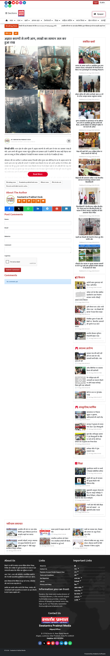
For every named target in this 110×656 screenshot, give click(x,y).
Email (6, 228)
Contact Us (43, 569)
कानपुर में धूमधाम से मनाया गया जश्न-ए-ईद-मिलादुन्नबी (95, 425)
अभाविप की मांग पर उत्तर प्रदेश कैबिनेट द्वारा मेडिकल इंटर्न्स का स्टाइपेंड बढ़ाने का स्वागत (68, 26)
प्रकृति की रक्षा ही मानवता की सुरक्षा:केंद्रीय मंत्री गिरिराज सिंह (94, 481)
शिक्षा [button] (56, 20)
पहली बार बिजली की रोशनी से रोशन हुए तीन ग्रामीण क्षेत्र (89, 238)
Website (7, 236)
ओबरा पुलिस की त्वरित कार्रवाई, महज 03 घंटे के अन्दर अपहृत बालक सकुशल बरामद (89, 95)
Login (96, 2)
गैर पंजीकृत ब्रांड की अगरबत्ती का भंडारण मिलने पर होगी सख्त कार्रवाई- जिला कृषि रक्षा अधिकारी (89, 381)
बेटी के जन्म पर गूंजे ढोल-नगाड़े (94, 393)
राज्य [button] (18, 20)
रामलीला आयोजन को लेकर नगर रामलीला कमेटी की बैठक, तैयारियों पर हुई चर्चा (60, 541)
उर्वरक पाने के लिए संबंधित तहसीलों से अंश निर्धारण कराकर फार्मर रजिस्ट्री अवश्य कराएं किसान (89, 296)
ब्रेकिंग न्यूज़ (8, 33)
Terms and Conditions (47, 575)
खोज (103, 2)
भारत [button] (11, 20)
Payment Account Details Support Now (52, 572)
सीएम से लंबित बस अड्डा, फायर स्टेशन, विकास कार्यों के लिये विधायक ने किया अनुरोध (93, 543)
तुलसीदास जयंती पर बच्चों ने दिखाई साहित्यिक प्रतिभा (95, 469)
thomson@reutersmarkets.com (50, 606)
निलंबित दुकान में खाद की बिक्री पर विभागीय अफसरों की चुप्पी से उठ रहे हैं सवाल (89, 323)
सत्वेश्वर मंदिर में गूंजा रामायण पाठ (93, 450)
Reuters (42, 594)
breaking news (11, 182)
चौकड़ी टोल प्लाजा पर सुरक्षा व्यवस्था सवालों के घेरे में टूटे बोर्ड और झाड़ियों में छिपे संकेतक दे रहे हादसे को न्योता (89, 265)
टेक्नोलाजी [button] (47, 20)
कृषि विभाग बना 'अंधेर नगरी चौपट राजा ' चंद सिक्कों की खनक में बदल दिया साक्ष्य (95, 309)
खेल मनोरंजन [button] (92, 20)
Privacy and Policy (45, 584)
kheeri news (45, 182)
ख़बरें (16, 33)
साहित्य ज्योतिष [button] (67, 20)
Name (7, 219)
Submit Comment (13, 269)
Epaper (100, 14)
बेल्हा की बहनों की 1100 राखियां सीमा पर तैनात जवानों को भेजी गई (89, 152)
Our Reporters (44, 578)
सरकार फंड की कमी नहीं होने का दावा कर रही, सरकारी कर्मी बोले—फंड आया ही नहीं (88, 357)
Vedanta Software (99, 653)
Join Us (42, 581)
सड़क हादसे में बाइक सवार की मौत (60, 530)
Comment (8, 245)
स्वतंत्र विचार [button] (80, 20)
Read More (37, 174)
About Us (43, 566)
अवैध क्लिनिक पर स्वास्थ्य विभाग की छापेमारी (95, 369)
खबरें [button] (26, 20)
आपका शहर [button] (36, 20)
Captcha (7, 256)
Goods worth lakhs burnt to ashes (17, 186)
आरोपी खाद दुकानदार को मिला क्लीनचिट (95, 283)
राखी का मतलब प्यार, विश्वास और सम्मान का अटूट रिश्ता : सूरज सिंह (93, 532)
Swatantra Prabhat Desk (30, 197)
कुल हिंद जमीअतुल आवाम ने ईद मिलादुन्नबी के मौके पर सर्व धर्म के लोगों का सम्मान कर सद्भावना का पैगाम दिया (89, 438)
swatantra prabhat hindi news (29, 182)
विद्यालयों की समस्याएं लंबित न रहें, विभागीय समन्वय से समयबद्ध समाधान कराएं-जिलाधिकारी (89, 180)
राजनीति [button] (76, 600)
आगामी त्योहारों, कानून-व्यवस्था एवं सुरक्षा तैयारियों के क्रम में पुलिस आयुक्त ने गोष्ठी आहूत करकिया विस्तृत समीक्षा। (21, 544)
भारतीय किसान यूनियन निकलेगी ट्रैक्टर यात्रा (94, 334)
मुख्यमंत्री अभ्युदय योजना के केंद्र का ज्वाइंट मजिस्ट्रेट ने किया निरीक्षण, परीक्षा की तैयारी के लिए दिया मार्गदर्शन (89, 494)
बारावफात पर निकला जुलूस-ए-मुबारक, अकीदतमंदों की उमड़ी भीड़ (95, 415)
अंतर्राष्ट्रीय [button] (104, 20)
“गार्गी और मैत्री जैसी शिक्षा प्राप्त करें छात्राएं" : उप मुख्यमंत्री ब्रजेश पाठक (95, 507)
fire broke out (57, 182)
